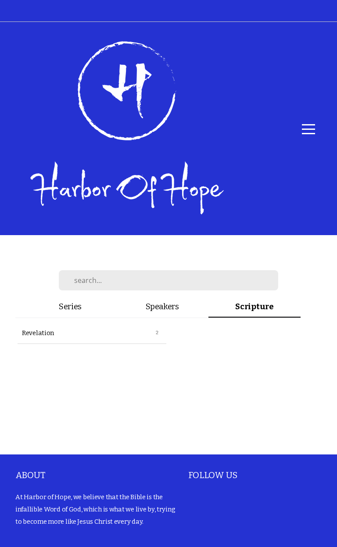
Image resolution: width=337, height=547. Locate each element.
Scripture (254, 306)
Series (70, 306)
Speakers (162, 306)
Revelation (38, 333)
